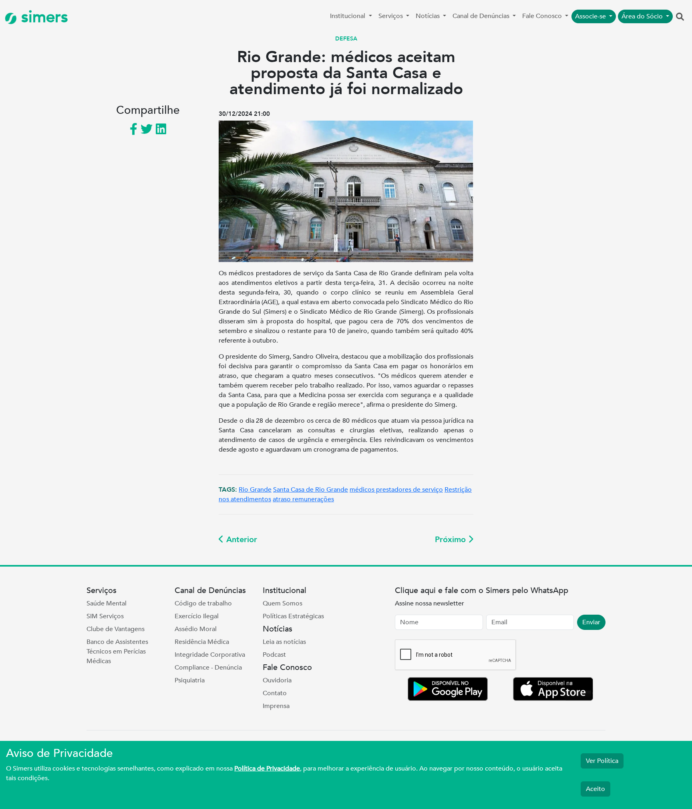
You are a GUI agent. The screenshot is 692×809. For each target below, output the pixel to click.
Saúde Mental (106, 603)
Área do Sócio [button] (643, 16)
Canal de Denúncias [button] (482, 16)
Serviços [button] (391, 16)
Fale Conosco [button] (542, 16)
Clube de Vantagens (115, 629)
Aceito (595, 789)
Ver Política (602, 761)
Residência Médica (202, 642)
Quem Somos (282, 603)
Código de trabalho (203, 603)
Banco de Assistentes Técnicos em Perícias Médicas (117, 652)
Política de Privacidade (267, 768)
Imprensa (276, 706)
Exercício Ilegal (197, 616)
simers (42, 17)
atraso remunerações (303, 499)
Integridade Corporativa (210, 654)
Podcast (274, 654)
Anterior (240, 539)
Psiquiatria (190, 680)
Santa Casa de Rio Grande (310, 489)
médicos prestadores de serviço (396, 489)
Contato (275, 693)
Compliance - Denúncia (208, 667)
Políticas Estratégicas (293, 616)
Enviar (591, 622)
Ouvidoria (277, 680)
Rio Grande (255, 489)
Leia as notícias (284, 642)
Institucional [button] (348, 16)
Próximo (451, 539)
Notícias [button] (428, 16)
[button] (680, 17)
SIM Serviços (105, 616)
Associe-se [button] (591, 16)
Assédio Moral (196, 629)
